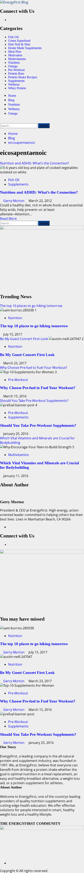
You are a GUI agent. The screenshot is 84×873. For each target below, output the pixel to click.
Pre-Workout (16, 70)
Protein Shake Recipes (22, 77)
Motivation (15, 55)
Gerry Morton (14, 200)
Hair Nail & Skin (19, 44)
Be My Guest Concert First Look (24, 339)
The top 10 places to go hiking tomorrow (31, 306)
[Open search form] (1, 121)
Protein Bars (16, 73)
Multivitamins (17, 59)
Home (12, 95)
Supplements (16, 81)
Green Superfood (19, 40)
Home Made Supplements (25, 48)
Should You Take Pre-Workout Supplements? (34, 400)
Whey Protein (17, 88)
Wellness (14, 84)
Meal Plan (14, 51)
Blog (11, 100)
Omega (13, 66)
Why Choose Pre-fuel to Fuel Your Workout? (33, 367)
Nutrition (14, 62)
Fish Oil (13, 37)
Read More (8, 218)
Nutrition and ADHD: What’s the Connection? (34, 163)
